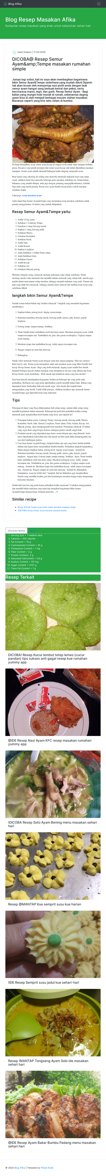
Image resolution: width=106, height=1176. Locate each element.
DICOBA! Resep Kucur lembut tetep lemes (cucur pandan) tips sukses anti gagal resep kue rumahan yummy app (47, 658)
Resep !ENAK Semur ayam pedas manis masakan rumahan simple (47, 507)
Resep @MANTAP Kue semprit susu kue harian (44, 904)
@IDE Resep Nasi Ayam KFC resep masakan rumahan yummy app (50, 742)
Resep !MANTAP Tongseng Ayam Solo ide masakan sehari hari (48, 1062)
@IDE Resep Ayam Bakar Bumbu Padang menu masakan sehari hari (52, 1144)
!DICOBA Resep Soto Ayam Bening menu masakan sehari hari (52, 824)
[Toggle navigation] (99, 4)
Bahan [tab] (33, 530)
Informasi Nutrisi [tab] (16, 530)
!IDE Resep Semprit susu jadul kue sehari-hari (43, 982)
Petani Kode (47, 1167)
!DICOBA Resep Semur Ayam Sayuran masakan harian (42, 510)
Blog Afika (14, 4)
